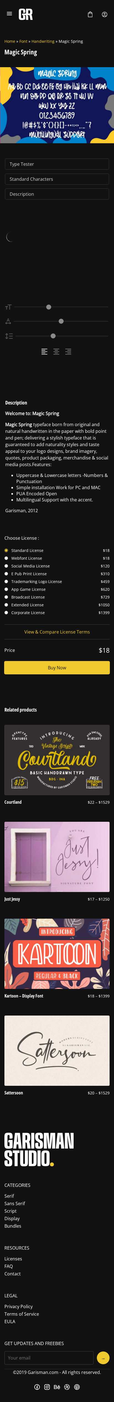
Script (10, 1211)
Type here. (37, 253)
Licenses (13, 1259)
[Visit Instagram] (47, 1387)
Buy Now (57, 668)
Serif (9, 1196)
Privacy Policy (18, 1306)
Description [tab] (22, 194)
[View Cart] (90, 14)
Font (23, 41)
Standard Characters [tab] (31, 179)
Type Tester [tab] (22, 164)
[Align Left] (45, 351)
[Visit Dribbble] (67, 1387)
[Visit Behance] (57, 1387)
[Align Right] (69, 351)
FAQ (8, 1266)
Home (9, 41)
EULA (9, 1321)
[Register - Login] (105, 14)
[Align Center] (57, 351)
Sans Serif (14, 1203)
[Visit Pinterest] (77, 1387)
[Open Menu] (9, 14)
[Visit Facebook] (37, 1387)
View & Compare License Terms (57, 632)
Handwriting (43, 41)
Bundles (12, 1226)
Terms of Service (21, 1314)
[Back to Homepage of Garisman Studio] (50, 14)
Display (12, 1218)
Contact (12, 1274)
